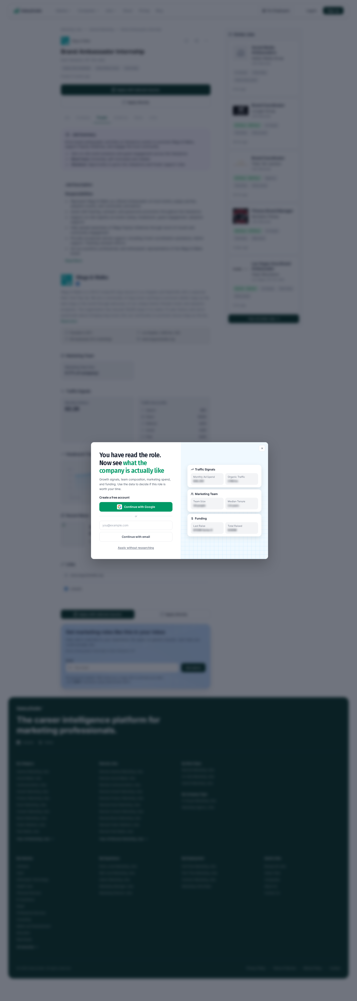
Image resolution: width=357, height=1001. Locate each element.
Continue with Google (139, 506)
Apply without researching (136, 547)
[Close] (262, 448)
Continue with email (136, 536)
